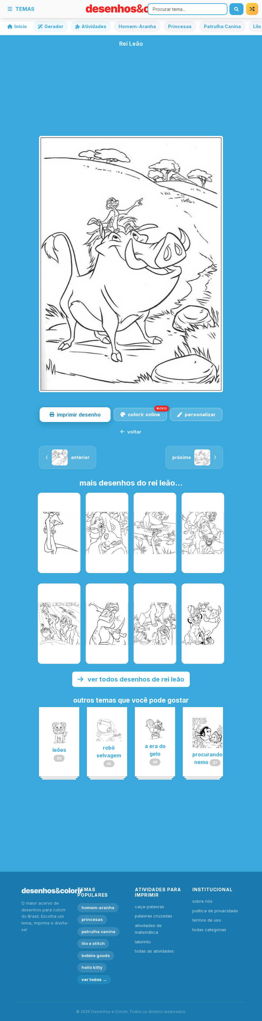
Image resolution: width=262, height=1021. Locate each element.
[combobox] (187, 9)
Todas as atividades (154, 951)
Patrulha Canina (222, 26)
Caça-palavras (149, 906)
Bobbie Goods (95, 955)
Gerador (53, 26)
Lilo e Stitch (93, 943)
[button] (75, 414)
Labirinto (143, 941)
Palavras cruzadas (153, 915)
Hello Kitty (92, 967)
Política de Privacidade (215, 910)
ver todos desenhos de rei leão (135, 679)
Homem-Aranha (137, 26)
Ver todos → (94, 979)
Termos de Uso (206, 920)
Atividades (93, 26)
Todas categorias (209, 929)
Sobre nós (202, 901)
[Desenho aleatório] (252, 9)
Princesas (180, 26)
